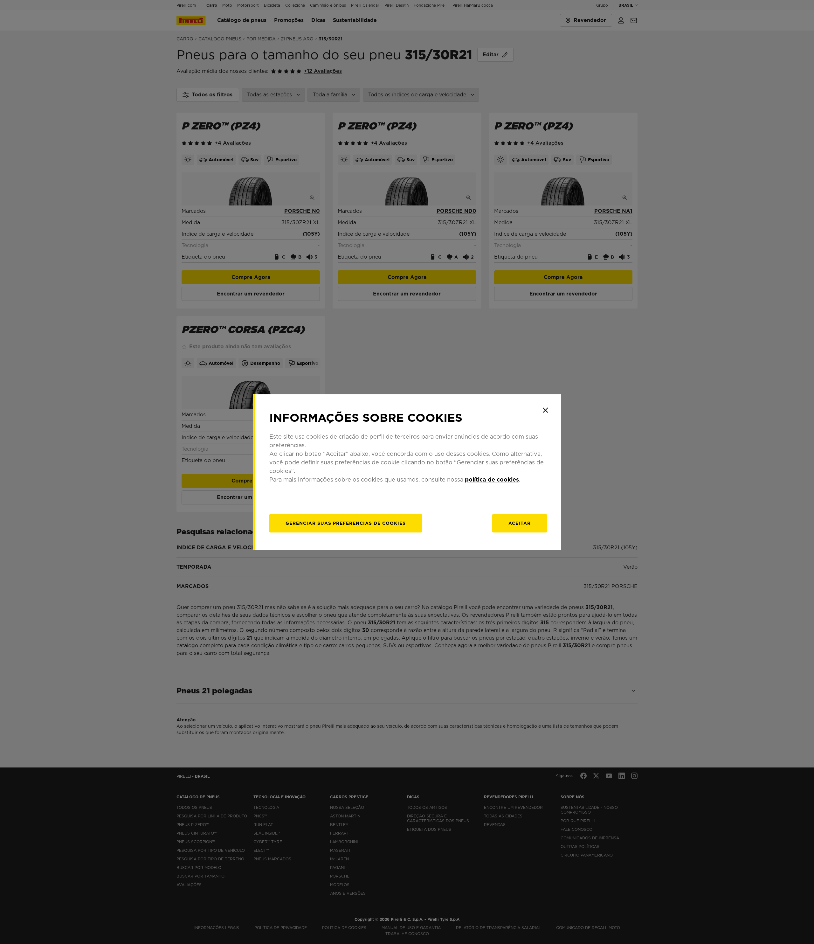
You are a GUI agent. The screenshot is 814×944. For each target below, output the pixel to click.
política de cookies (492, 479)
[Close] (545, 410)
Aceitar (519, 523)
